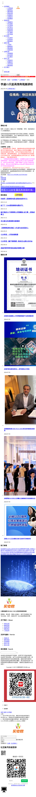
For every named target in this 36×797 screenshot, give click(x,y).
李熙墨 (7, 550)
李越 (4, 178)
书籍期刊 (10, 22)
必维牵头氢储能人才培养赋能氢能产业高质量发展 (18, 316)
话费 (3, 554)
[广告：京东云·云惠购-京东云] (18, 78)
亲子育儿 (10, 27)
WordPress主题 (16, 550)
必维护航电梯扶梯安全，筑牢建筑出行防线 (16, 369)
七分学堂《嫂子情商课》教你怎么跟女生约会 (16, 241)
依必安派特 (24, 552)
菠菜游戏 (10, 50)
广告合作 (6, 630)
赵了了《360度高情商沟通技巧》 (12, 205)
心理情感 (10, 8)
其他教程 (10, 18)
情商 (2, 178)
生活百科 (10, 39)
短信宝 (14, 549)
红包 (14, 552)
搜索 (18, 75)
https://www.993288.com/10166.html (17, 174)
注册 (8, 743)
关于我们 (6, 67)
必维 (12, 554)
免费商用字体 (24, 549)
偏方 (15, 554)
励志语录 (10, 55)
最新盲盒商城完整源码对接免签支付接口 (13, 186)
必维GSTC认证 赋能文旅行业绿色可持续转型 (17, 538)
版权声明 (6, 625)
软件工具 (6, 58)
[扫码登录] (3, 753)
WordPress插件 (25, 550)
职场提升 (10, 15)
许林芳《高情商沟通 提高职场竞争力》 (14, 199)
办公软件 (10, 37)
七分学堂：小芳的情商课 (9, 234)
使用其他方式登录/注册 (18, 785)
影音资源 (10, 29)
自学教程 (6, 6)
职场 (30, 554)
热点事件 (10, 56)
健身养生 (10, 10)
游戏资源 (10, 30)
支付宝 (18, 549)
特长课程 (10, 23)
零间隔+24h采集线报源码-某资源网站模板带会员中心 (16, 183)
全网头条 (6, 51)
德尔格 (9, 554)
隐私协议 (6, 628)
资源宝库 (6, 20)
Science (4, 552)
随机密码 (10, 65)
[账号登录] (4, 789)
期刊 (6, 554)
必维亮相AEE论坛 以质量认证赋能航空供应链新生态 (19, 498)
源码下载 (6, 43)
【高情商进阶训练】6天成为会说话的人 (15, 228)
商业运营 (10, 13)
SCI (4, 550)
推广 (14, 88)
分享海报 (3, 179)
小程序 (9, 44)
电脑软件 (10, 62)
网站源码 (10, 48)
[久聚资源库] (18, 9)
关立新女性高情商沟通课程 (10, 221)
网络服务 (10, 41)
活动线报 (10, 53)
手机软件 (10, 60)
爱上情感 (30, 549)
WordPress (9, 549)
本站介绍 (6, 623)
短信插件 (3, 549)
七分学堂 (23, 554)
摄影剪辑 (10, 11)
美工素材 (10, 32)
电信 (18, 554)
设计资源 (10, 34)
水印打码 (10, 63)
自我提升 (10, 17)
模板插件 (10, 46)
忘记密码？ (14, 743)
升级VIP (6, 638)
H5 (20, 554)
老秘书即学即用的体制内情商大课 (13, 248)
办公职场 (10, 25)
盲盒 (10, 550)
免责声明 (6, 627)
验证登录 (24, 780)
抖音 (7, 552)
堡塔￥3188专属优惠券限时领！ (18, 190)
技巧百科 (6, 36)
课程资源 (6, 639)
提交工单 (6, 645)
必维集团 (18, 552)
